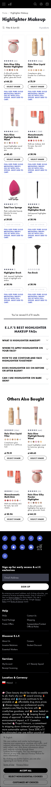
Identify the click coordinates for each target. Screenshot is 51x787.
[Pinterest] (22, 538)
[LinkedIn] (22, 547)
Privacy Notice (14, 597)
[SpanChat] (13, 547)
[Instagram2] (5, 556)
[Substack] (31, 547)
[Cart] (47, 4)
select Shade (13, 86)
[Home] (10, 4)
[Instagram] (13, 538)
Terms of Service (17, 601)
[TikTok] (5, 538)
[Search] (35, 4)
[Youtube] (39, 538)
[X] (5, 547)
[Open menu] (3, 4)
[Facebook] (31, 538)
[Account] (41, 4)
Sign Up (25, 586)
